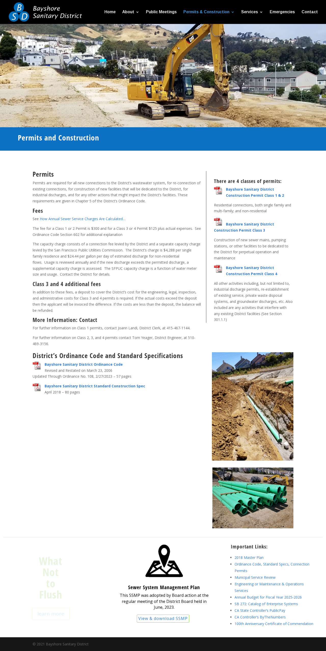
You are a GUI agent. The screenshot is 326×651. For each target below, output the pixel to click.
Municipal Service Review (255, 577)
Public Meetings (161, 12)
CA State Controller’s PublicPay (260, 610)
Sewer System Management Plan (164, 587)
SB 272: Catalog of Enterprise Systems (266, 603)
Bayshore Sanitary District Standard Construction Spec (95, 386)
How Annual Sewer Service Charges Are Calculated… (83, 218)
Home (110, 12)
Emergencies (282, 12)
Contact (310, 12)
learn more (50, 608)
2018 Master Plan (249, 557)
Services (249, 12)
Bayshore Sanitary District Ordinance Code (84, 364)
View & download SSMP (163, 618)
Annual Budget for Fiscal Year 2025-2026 (268, 597)
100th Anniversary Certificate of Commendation (274, 623)
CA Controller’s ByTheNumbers (260, 617)
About (128, 12)
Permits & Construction (206, 12)
